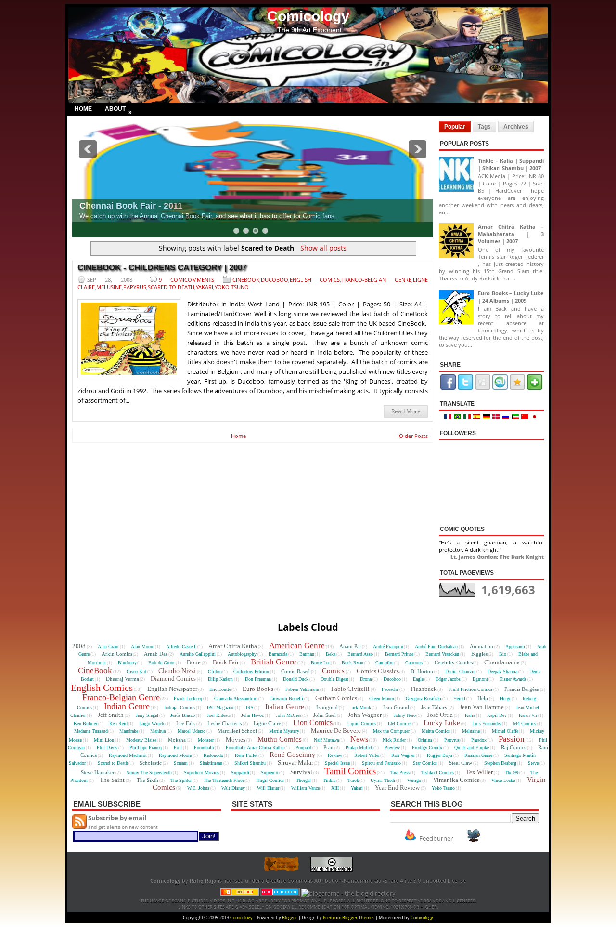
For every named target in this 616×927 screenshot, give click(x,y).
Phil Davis (107, 747)
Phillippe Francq (145, 747)
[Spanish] (478, 417)
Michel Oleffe (505, 731)
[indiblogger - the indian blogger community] (286, 869)
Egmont (480, 679)
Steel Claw (460, 763)
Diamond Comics (173, 678)
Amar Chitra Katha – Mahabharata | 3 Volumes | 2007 (511, 234)
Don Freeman (258, 679)
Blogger (289, 917)
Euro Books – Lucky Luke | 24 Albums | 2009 (511, 297)
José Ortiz (440, 714)
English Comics (315, 279)
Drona (366, 679)
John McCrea (288, 715)
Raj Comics (513, 747)
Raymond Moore (175, 755)
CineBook (245, 279)
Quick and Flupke (471, 747)
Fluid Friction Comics (470, 689)
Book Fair (226, 662)
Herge (505, 698)
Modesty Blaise (141, 739)
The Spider (181, 780)
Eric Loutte (220, 689)
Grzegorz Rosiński (423, 698)
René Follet (246, 755)
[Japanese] (535, 417)
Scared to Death (171, 287)
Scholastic (151, 763)
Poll (178, 747)
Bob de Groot (161, 662)
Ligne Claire (267, 723)
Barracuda (278, 654)
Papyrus (134, 287)
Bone (194, 662)
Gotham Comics (336, 698)
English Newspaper (172, 688)
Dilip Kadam (220, 679)
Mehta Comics (436, 731)
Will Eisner (268, 788)
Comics (333, 671)
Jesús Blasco (182, 715)
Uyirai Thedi (383, 780)
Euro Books (258, 688)
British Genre (273, 661)
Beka (330, 654)
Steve (533, 763)
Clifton (215, 671)
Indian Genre (127, 706)
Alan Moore (142, 646)
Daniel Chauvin (460, 671)
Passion (512, 738)
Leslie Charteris (224, 723)
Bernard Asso (360, 654)
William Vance (305, 788)
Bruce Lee (320, 662)
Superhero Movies (201, 772)
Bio (502, 654)
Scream (181, 763)
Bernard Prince (399, 654)
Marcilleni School (237, 731)
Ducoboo (274, 279)
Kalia (470, 715)
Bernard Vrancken (442, 654)
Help (482, 698)
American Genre (297, 645)
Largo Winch (151, 723)
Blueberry (127, 662)
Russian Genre (478, 755)
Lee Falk (185, 723)
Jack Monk (360, 707)
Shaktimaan (211, 763)
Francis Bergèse (521, 689)
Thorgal (303, 780)
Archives (515, 126)
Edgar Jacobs (448, 679)
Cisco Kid (136, 671)
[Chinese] (526, 417)
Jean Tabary (434, 707)
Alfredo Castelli (181, 646)
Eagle (418, 679)
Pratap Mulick (359, 747)
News (359, 739)
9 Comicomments (186, 279)
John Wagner (365, 714)
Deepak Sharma (502, 671)
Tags (484, 126)
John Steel (324, 715)
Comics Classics (378, 671)
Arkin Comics (117, 654)
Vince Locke (503, 780)
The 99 (511, 772)
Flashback (424, 688)
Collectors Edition (251, 671)
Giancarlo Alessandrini (235, 698)
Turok (353, 780)
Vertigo (414, 780)
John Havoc (252, 715)
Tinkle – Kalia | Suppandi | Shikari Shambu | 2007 (511, 164)
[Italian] (468, 417)
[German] (487, 417)
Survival (301, 772)
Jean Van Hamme (482, 707)
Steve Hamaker (98, 772)
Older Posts (413, 435)
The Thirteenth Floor (224, 780)
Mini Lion (104, 739)
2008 (79, 645)
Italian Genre (284, 707)
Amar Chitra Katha (232, 645)
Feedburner (435, 838)
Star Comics (425, 763)
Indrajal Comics (179, 707)
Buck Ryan (352, 662)
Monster (206, 739)
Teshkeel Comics (437, 772)
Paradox (479, 739)
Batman (306, 654)
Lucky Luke (442, 723)
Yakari (204, 287)
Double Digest (334, 679)
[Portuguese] (458, 417)
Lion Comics (313, 722)
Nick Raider (394, 739)
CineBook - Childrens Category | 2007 (161, 267)
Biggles (479, 654)
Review (335, 755)
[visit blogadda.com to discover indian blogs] (280, 893)
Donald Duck (295, 679)
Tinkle (329, 780)
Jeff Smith (111, 714)
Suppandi (240, 772)
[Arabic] (516, 417)
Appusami (515, 646)
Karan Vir (528, 715)
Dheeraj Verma (122, 679)
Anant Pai (350, 646)
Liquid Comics (361, 723)
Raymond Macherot (128, 755)
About (118, 110)
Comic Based (295, 671)
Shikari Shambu (250, 763)
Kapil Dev (497, 715)
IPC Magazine (220, 707)
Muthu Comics (279, 739)
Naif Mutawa (326, 739)
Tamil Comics (350, 771)
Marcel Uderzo (191, 731)
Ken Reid (118, 723)
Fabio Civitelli (350, 688)
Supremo (269, 772)
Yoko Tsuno (232, 287)
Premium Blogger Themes (348, 917)
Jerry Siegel (147, 715)
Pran (328, 747)
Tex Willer (479, 772)
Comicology (308, 16)
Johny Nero (405, 715)
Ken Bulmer (85, 723)
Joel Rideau (218, 715)
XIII (335, 788)
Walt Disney (233, 788)
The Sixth (147, 780)
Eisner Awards (513, 679)
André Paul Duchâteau (436, 646)
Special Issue (337, 763)
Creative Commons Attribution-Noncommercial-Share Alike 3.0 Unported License (366, 880)
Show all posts (323, 247)
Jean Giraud (396, 707)
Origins (425, 739)
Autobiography (242, 654)
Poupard (303, 747)
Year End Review (397, 787)
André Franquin (388, 646)
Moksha (177, 739)
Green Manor (381, 698)
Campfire (384, 662)
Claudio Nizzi (177, 671)
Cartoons (414, 662)
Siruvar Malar (295, 762)
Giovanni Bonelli (286, 698)
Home (83, 109)
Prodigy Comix (427, 747)
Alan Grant (108, 646)
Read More (406, 411)
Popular (454, 126)
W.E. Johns (198, 788)
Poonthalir (204, 747)
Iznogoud (327, 707)
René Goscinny (293, 754)
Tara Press (400, 772)
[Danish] (497, 417)
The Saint (112, 779)
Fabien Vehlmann (302, 689)
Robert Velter (367, 755)
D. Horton (422, 671)
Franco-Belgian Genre (376, 279)
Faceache (390, 689)
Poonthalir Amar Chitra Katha (254, 747)
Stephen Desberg (500, 763)
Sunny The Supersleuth (149, 772)
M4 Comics (524, 723)
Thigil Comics (270, 780)
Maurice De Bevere (336, 730)
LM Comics (399, 723)
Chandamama (502, 662)
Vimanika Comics (456, 779)
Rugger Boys (439, 755)
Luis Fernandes (486, 723)
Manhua (158, 731)
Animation (481, 646)
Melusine (109, 287)
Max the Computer (391, 731)
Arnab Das (155, 654)
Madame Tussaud (91, 731)
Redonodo (213, 755)
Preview (392, 747)
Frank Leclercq (188, 698)
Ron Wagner (403, 755)
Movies (235, 739)
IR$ (249, 707)
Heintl (459, 698)
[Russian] (507, 417)
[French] (449, 417)
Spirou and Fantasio (381, 763)
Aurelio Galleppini (198, 654)
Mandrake (128, 731)
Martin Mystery (284, 731)
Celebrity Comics (454, 662)
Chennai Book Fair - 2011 (130, 206)
